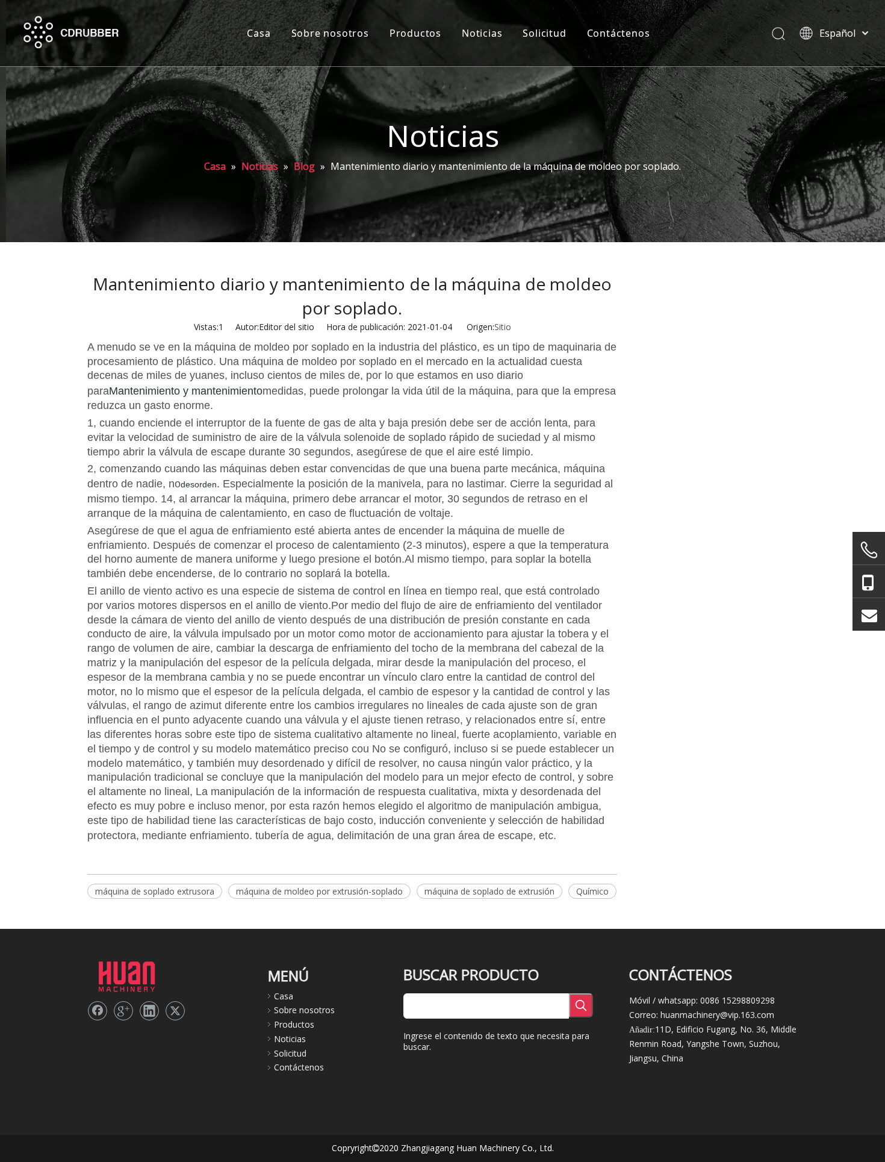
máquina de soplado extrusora (154, 891)
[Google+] (123, 1010)
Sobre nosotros (330, 33)
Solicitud (544, 33)
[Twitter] (175, 1010)
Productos (415, 33)
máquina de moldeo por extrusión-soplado (319, 891)
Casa (258, 33)
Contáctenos (618, 33)
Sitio (502, 327)
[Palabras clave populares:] (581, 1005)
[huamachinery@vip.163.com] (868, 614)
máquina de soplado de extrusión (489, 891)
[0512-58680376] (868, 550)
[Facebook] (97, 1010)
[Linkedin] (149, 1010)
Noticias (482, 33)
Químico (592, 891)
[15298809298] (868, 581)
